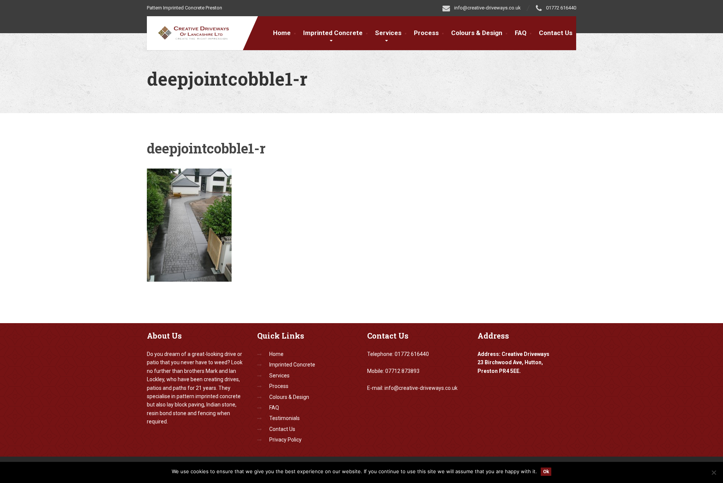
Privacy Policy (285, 440)
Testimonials (284, 418)
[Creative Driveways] (198, 31)
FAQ (520, 33)
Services (388, 33)
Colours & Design (476, 33)
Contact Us (555, 33)
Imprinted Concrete (292, 365)
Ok (546, 471)
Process (426, 33)
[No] (713, 472)
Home (282, 33)
